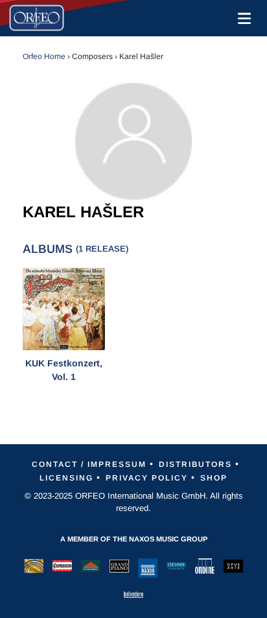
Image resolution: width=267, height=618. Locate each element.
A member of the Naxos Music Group (133, 539)
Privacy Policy (147, 477)
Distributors (195, 464)
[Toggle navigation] (242, 18)
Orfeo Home (44, 56)
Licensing (66, 477)
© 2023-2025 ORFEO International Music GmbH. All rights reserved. (134, 502)
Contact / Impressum (89, 464)
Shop (213, 477)
